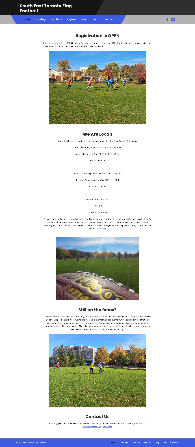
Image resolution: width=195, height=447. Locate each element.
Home (27, 19)
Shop (84, 19)
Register (71, 19)
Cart (95, 19)
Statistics (57, 19)
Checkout (108, 19)
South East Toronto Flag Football (46, 8)
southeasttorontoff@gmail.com (97, 426)
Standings (40, 19)
